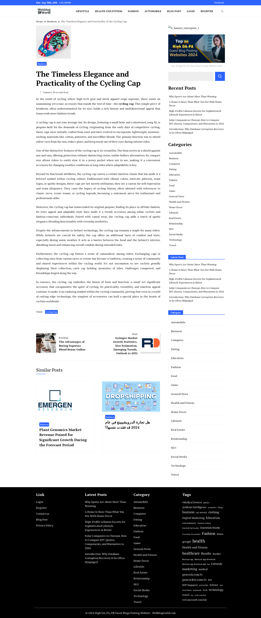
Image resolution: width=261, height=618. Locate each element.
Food (171, 185)
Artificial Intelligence (194, 507)
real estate (203, 585)
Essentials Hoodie (210, 527)
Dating (172, 169)
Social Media (176, 234)
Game (172, 191)
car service (201, 512)
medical (203, 569)
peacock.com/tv (192, 574)
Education (174, 174)
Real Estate (175, 218)
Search (220, 76)
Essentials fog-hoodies (190, 528)
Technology (175, 239)
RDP (210, 580)
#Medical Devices (192, 502)
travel (185, 595)
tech (205, 590)
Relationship (176, 223)
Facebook (219, 2)
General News (176, 196)
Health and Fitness (108, 11)
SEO (171, 229)
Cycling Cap (51, 311)
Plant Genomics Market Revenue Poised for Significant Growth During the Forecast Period (63, 437)
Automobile (153, 11)
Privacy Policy (44, 525)
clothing (213, 512)
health (198, 541)
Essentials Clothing (204, 523)
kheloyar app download (205, 559)
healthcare (191, 553)
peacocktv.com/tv (194, 580)
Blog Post (174, 11)
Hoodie (206, 553)
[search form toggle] (222, 11)
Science (214, 585)
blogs (220, 507)
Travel (172, 245)
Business (42, 63)
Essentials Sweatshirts (191, 534)
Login (191, 11)
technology (216, 590)
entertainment (189, 523)
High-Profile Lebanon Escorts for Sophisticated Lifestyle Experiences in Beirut (105, 526)
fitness (220, 534)
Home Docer (176, 207)
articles (206, 502)
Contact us (42, 513)
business (188, 512)
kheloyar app (187, 559)
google (186, 541)
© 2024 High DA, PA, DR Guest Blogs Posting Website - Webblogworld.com (130, 613)
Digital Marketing (193, 518)
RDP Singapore (190, 584)
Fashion (133, 11)
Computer (174, 163)
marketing (189, 569)
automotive (212, 507)
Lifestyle (82, 11)
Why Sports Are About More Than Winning (192, 96)
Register (207, 11)
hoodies (217, 553)
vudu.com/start (200, 595)
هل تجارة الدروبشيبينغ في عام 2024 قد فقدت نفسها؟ (127, 425)
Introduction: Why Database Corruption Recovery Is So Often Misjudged (105, 558)
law (208, 564)
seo (221, 585)
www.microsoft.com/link (194, 599)
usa (192, 595)
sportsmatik (197, 590)
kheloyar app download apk (194, 564)
